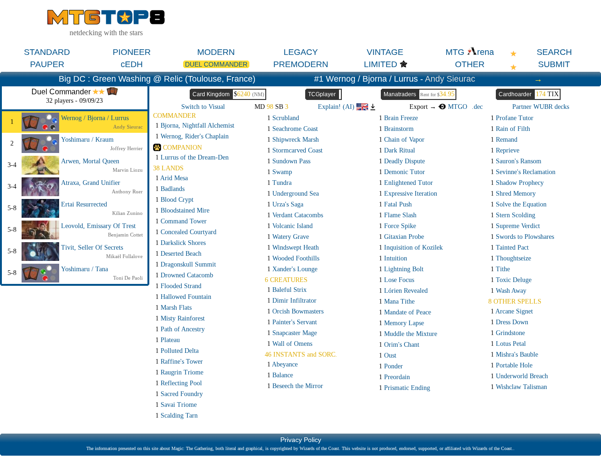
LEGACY (301, 52)
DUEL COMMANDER (216, 64)
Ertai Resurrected (84, 204)
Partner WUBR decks (540, 106)
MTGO (456, 106)
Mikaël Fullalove (124, 256)
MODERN (216, 52)
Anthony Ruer (127, 191)
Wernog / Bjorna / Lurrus (95, 118)
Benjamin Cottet (125, 234)
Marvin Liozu (128, 170)
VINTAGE (385, 52)
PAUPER (47, 64)
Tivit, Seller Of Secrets (92, 247)
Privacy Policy (300, 439)
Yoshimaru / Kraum (87, 139)
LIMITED (380, 64)
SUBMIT (554, 64)
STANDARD (47, 52)
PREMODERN (300, 64)
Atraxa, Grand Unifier (90, 182)
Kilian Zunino (127, 213)
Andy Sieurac (450, 79)
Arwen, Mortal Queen (90, 161)
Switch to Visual (203, 106)
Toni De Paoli (128, 278)
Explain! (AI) (337, 106)
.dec (477, 106)
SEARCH (554, 52)
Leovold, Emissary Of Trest (98, 225)
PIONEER (132, 52)
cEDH (132, 64)
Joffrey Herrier (126, 148)
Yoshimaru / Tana (84, 269)
